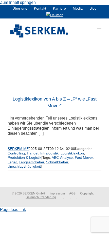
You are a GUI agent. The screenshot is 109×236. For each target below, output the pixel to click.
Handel (32, 153)
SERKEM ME (18, 149)
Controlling (16, 153)
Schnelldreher (57, 162)
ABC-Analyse (62, 157)
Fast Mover (84, 157)
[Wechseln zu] (55, 15)
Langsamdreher (31, 162)
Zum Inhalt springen (18, 2)
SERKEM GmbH (34, 193)
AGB (72, 193)
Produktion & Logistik (24, 157)
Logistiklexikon (72, 153)
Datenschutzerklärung (41, 197)
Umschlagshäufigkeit (24, 166)
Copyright (87, 193)
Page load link (13, 209)
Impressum (57, 193)
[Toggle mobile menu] (99, 26)
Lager (12, 162)
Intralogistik (49, 153)
